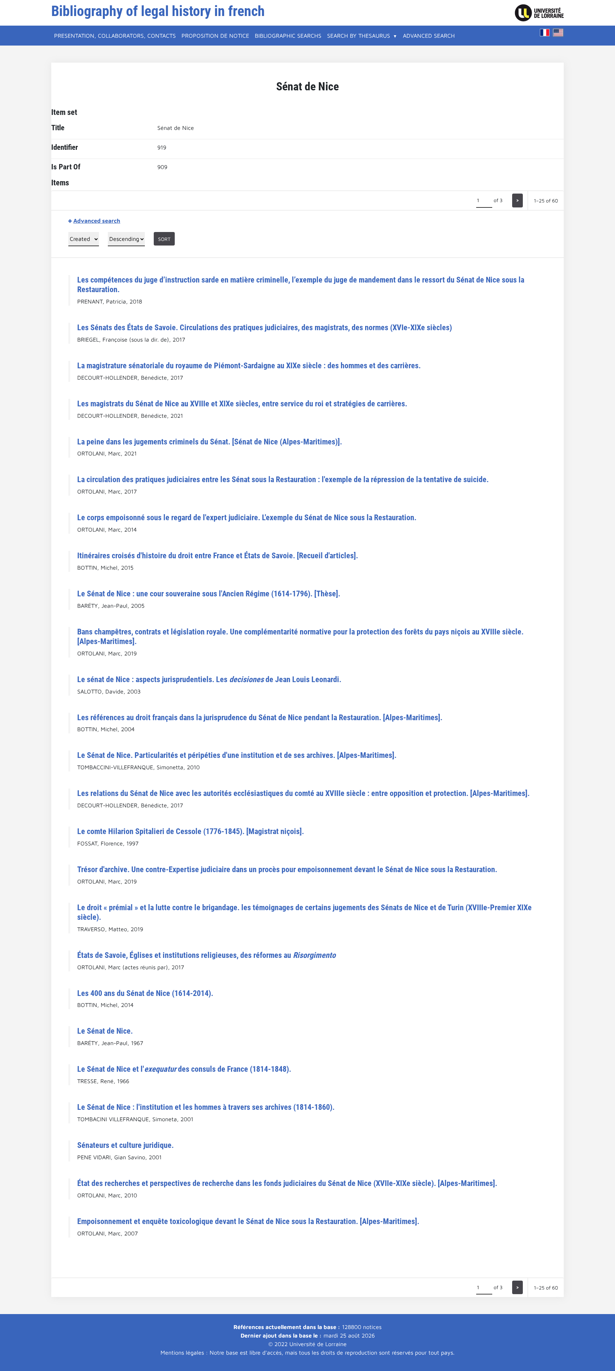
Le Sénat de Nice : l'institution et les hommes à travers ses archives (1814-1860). (206, 1107)
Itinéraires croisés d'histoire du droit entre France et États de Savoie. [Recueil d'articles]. (217, 555)
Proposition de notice (215, 35)
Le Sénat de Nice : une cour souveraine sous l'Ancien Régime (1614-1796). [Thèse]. (208, 593)
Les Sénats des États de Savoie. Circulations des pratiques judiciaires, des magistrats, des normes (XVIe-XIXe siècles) (264, 327)
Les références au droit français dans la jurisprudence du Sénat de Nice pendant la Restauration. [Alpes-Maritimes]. (259, 717)
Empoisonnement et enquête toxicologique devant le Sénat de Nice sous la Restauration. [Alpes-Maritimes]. (248, 1221)
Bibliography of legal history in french (158, 11)
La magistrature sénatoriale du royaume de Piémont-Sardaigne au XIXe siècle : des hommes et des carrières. (249, 365)
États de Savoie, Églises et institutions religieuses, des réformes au (206, 955)
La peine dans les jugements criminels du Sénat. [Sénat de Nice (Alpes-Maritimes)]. (209, 441)
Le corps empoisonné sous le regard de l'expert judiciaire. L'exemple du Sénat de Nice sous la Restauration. (246, 517)
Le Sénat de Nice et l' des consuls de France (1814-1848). (184, 1069)
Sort (164, 239)
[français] (545, 32)
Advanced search (429, 35)
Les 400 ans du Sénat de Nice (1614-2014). (145, 993)
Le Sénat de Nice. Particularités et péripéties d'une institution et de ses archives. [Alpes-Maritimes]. (236, 755)
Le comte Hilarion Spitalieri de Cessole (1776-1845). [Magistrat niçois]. (190, 831)
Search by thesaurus (358, 35)
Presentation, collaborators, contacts (115, 35)
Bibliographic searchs (288, 35)
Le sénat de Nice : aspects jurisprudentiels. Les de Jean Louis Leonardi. (209, 679)
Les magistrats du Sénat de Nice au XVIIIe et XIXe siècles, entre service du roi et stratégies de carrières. (242, 403)
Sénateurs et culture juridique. (125, 1145)
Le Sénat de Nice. (105, 1030)
